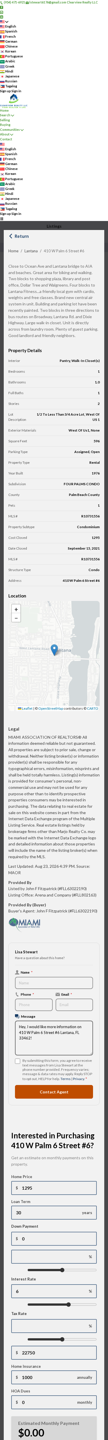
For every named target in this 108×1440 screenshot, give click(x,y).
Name (27, 972)
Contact (6, 139)
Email (66, 994)
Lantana (31, 251)
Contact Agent (54, 1091)
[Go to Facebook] (1, 7)
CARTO (92, 708)
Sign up (5, 91)
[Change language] (4, 21)
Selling (5, 120)
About (5, 134)
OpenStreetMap (50, 708)
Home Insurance (26, 1366)
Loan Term (20, 1201)
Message (28, 1016)
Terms (65, 1079)
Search (5, 115)
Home (13, 251)
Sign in (16, 91)
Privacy (78, 1079)
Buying (5, 124)
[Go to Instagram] (1, 12)
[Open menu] (1, 218)
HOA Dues (20, 1391)
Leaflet (27, 708)
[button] (54, 650)
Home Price (21, 1176)
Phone (27, 994)
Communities (10, 129)
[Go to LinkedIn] (1, 17)
